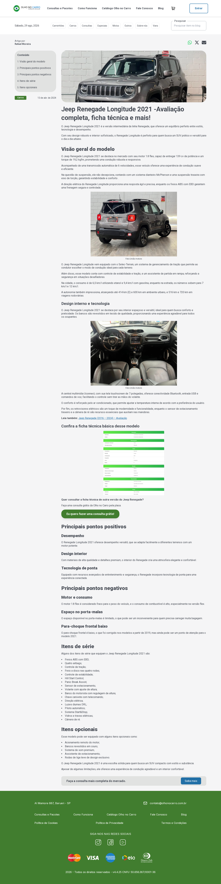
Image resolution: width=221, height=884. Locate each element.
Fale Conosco (144, 8)
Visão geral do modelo (32, 61)
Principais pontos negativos (35, 74)
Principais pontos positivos (35, 68)
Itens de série (27, 80)
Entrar (199, 8)
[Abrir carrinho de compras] (173, 8)
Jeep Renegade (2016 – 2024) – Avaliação (102, 418)
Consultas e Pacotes (60, 8)
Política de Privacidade (109, 823)
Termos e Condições (174, 823)
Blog (161, 8)
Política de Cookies (46, 823)
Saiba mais (191, 780)
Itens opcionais (28, 87)
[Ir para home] (26, 8)
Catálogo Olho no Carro (116, 8)
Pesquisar (180, 21)
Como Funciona (87, 8)
